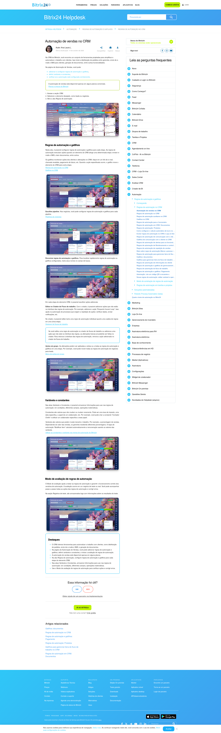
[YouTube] (135, 723)
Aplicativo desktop (137, 691)
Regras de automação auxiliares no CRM (152, 216)
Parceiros (115, 5)
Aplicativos (128, 5)
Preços (93, 5)
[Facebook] (122, 723)
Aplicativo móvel (137, 687)
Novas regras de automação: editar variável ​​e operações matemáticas (156, 277)
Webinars (64, 687)
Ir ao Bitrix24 (83, 607)
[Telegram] (131, 723)
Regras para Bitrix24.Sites (88, 715)
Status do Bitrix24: (145, 42)
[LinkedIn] (145, 723)
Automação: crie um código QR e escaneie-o (153, 274)
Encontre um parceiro (162, 683)
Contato (47, 696)
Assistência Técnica (68, 683)
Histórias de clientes (95, 696)
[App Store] (153, 716)
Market (133, 683)
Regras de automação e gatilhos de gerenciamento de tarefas (156, 265)
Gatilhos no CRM (143, 219)
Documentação (115, 700)
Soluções (104, 5)
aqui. (100, 720)
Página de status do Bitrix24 (71, 705)
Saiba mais (97, 727)
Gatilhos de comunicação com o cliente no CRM (154, 240)
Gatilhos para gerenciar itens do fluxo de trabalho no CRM (61, 648)
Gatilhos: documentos (54, 628)
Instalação (114, 696)
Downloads (114, 691)
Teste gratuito (115, 687)
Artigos (90, 687)
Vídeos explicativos (68, 691)
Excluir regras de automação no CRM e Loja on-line (155, 234)
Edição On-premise (117, 683)
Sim (77, 589)
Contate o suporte (67, 696)
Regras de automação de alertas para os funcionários (156, 242)
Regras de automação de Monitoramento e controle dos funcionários (156, 245)
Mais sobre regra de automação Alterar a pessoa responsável (156, 251)
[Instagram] (141, 723)
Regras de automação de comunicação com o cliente (156, 237)
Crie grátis (91, 613)
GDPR (62, 715)
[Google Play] (168, 716)
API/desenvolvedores (139, 696)
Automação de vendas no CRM (149, 211)
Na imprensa (49, 700)
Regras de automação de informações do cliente (154, 263)
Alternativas (92, 700)
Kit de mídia (48, 691)
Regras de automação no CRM (58, 632)
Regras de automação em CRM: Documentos (58, 655)
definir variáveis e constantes (59, 74)
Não (88, 589)
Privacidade (55, 715)
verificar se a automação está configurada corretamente (69, 77)
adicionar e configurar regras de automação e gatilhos (68, 71)
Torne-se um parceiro (162, 687)
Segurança (68, 715)
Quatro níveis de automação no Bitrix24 (146, 297)
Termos (47, 715)
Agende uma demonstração (71, 700)
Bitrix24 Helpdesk (53, 29)
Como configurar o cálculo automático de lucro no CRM (156, 231)
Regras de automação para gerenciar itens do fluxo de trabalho (156, 254)
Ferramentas (81, 5)
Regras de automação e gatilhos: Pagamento (58, 637)
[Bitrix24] (41, 5)
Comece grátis (172, 5)
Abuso (76, 715)
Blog (137, 5)
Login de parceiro (160, 691)
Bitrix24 (47, 683)
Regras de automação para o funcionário (152, 222)
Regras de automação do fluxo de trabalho (152, 268)
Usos (90, 705)
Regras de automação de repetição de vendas (153, 248)
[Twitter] (126, 723)
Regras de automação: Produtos (58, 643)
